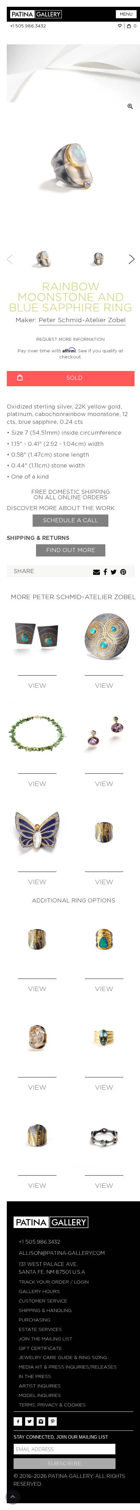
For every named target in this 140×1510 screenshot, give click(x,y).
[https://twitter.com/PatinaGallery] (29, 1421)
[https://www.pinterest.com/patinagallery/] (52, 1421)
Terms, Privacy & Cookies (52, 1404)
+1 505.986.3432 (28, 25)
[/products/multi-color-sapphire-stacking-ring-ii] (104, 1135)
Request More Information (70, 339)
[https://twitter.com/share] (114, 572)
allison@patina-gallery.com (62, 1253)
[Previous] (10, 259)
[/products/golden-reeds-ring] (37, 1135)
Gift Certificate (40, 1348)
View (37, 686)
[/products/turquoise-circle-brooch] (104, 636)
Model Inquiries (40, 1395)
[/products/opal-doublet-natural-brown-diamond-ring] (104, 939)
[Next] (131, 259)
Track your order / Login (54, 1282)
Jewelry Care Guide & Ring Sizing (63, 1357)
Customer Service (43, 1301)
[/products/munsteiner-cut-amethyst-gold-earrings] (104, 734)
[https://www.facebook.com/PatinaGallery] (18, 1421)
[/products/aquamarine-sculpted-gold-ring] (104, 1037)
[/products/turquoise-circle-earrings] (37, 636)
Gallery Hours (39, 1291)
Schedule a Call (70, 520)
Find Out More (70, 550)
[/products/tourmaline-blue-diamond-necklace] (37, 734)
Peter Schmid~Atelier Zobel (82, 320)
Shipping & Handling (45, 1310)
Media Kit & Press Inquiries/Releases (68, 1367)
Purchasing (34, 1319)
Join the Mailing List (45, 1338)
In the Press (35, 1376)
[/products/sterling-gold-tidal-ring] (104, 832)
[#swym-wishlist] (121, 25)
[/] (40, 14)
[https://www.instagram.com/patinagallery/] (41, 1421)
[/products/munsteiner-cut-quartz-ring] (37, 1037)
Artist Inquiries (40, 1385)
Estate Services (40, 1329)
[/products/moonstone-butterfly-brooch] (37, 832)
